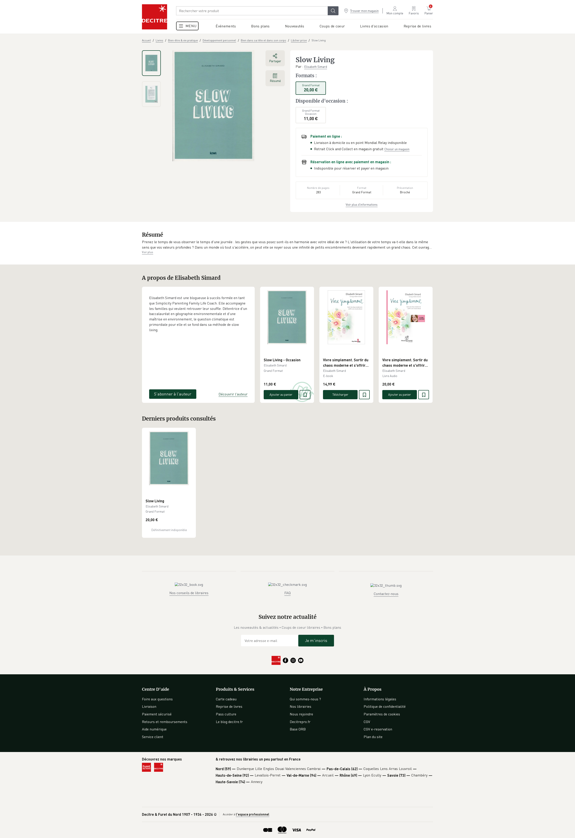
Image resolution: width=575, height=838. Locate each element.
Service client (152, 736)
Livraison (149, 706)
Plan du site (373, 736)
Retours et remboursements (164, 721)
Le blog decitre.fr (229, 721)
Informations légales (380, 699)
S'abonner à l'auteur (172, 393)
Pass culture (226, 714)
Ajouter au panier (281, 394)
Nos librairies (300, 706)
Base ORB (298, 729)
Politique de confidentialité (385, 706)
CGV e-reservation (378, 729)
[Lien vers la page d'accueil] (154, 16)
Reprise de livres (229, 706)
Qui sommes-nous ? (305, 699)
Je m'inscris (316, 640)
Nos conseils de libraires (188, 593)
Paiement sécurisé (157, 714)
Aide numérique (154, 729)
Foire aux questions (157, 699)
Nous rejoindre (301, 714)
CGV (367, 721)
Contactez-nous (386, 593)
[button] (287, 244)
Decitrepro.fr (300, 721)
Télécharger (340, 394)
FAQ (287, 593)
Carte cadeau (226, 699)
